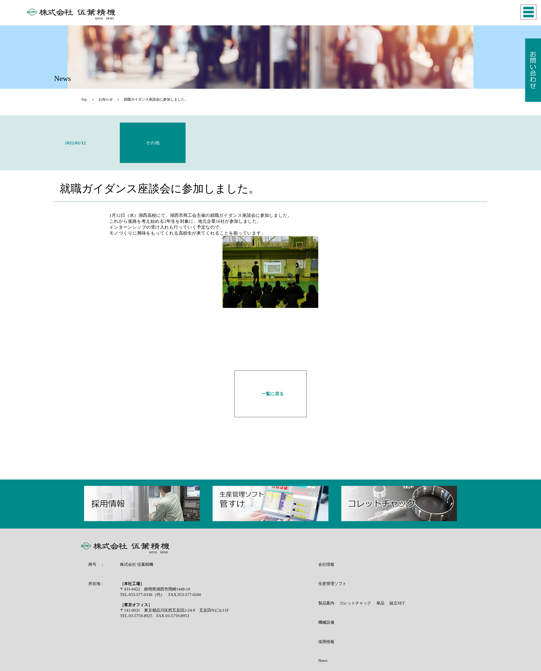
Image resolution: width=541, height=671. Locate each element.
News (322, 660)
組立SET (397, 603)
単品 (380, 603)
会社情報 (326, 564)
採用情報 (326, 642)
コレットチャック (355, 603)
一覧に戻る (272, 393)
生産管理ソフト (332, 583)
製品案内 (326, 603)
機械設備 (326, 622)
